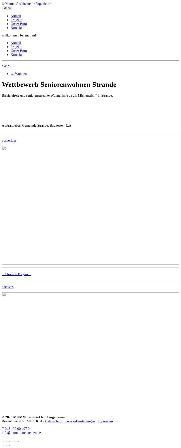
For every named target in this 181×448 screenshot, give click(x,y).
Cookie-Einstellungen (80, 421)
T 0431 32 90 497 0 (16, 429)
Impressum (105, 421)
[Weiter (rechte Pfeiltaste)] (8, 445)
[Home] (90, 4)
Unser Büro (19, 24)
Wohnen (19, 74)
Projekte (16, 20)
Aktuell (16, 16)
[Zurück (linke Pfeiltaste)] (3, 445)
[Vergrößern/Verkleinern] (17, 441)
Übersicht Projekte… (16, 274)
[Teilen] (8, 441)
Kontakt (16, 28)
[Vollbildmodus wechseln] (12, 441)
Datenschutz (53, 421)
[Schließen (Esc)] (3, 441)
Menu (7, 8)
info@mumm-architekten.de (21, 433)
